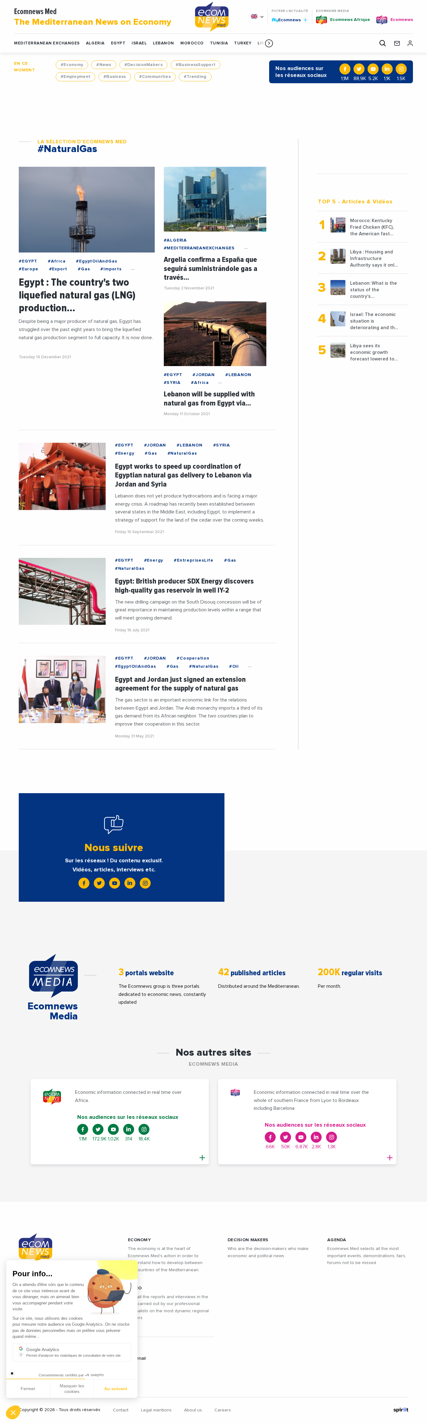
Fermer (28, 1388)
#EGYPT (28, 261)
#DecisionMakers (143, 65)
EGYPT (118, 43)
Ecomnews (287, 20)
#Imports (110, 269)
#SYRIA (172, 382)
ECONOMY (139, 1240)
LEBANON (163, 43)
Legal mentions (156, 1410)
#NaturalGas (182, 453)
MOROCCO (192, 43)
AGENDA (336, 1240)
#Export (58, 269)
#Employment (75, 76)
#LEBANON (238, 375)
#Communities (155, 76)
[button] (269, 43)
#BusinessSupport (195, 65)
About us (193, 1410)
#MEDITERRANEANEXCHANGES (199, 248)
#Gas (84, 269)
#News (103, 65)
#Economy (72, 65)
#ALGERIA (175, 240)
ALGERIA (95, 43)
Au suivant (115, 1388)
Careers (222, 1410)
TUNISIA (219, 43)
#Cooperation (193, 658)
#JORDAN (204, 375)
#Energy (124, 453)
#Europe (28, 269)
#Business (114, 76)
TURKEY (242, 43)
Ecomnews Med (92, 17)
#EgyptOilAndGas (96, 261)
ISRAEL (139, 43)
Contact (120, 1410)
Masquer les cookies (72, 1388)
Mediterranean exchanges (47, 43)
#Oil (234, 666)
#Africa (57, 261)
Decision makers (248, 1240)
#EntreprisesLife (194, 560)
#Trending (195, 76)
